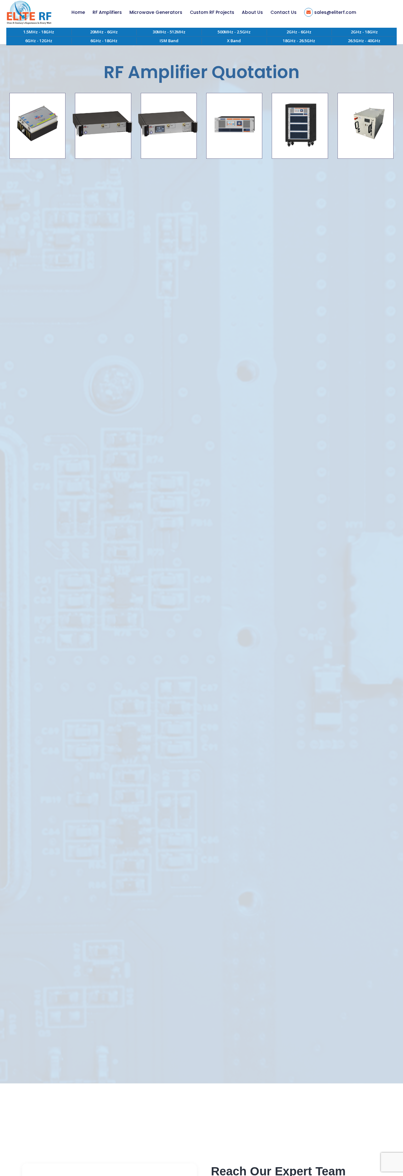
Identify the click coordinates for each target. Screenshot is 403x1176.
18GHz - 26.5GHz (299, 40)
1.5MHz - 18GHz (38, 32)
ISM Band (169, 40)
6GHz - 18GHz (103, 40)
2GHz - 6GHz (299, 32)
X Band (234, 40)
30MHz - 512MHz (169, 32)
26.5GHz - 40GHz (364, 40)
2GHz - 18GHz (364, 32)
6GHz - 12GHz (38, 40)
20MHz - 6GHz (104, 32)
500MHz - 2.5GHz (234, 32)
